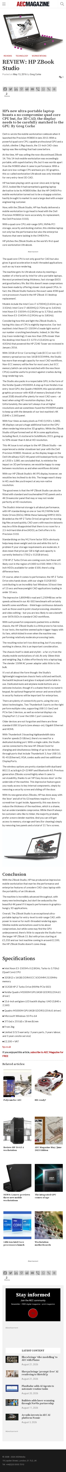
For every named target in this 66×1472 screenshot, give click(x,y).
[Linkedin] (16, 89)
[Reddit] (27, 89)
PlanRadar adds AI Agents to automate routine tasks (38, 1388)
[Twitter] (10, 89)
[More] (54, 89)
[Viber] (37, 89)
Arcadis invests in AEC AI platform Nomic (36, 1416)
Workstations (39, 56)
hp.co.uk (6, 1046)
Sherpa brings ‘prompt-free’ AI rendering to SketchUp (40, 1373)
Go (33, 1313)
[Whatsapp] (43, 89)
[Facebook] (5, 89)
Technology (22, 56)
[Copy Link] (48, 89)
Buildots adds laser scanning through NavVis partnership (38, 1402)
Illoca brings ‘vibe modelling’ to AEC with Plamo (40, 1359)
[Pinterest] (21, 89)
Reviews (8, 56)
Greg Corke (35, 74)
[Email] (32, 89)
